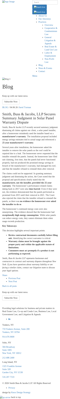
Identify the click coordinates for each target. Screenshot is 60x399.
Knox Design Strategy (20, 392)
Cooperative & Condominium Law (51, 31)
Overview (49, 25)
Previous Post (14, 278)
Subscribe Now (11, 102)
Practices (42, 22)
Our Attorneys (44, 19)
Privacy (11, 388)
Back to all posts (9, 286)
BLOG (5, 107)
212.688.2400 (8, 358)
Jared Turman (25, 107)
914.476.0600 (8, 337)
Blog (40, 65)
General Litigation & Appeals (50, 40)
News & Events (45, 68)
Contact (41, 71)
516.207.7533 (8, 377)
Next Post (12, 281)
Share (4, 275)
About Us (42, 16)
